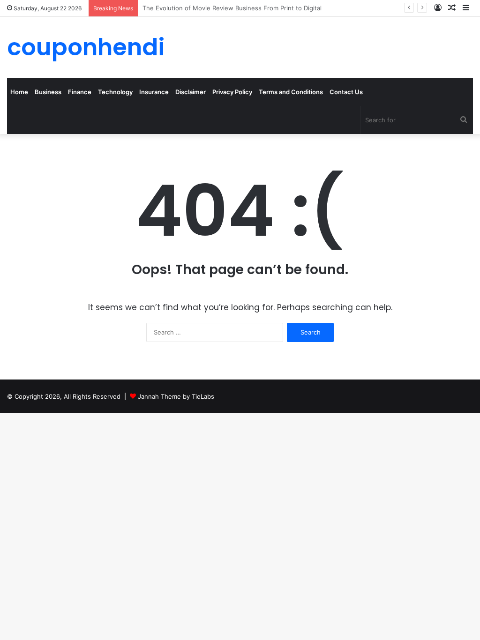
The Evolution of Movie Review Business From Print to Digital (232, 8)
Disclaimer (190, 92)
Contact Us (346, 92)
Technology (115, 92)
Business (48, 92)
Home (19, 92)
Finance (79, 92)
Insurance (154, 92)
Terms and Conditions (291, 92)
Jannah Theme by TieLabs (176, 396)
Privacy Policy (232, 92)
